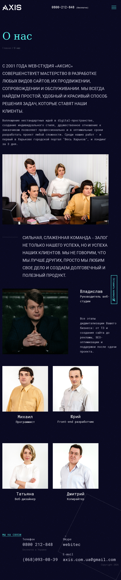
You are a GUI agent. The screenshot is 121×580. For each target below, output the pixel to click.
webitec (72, 544)
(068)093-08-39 (40, 559)
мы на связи (11, 534)
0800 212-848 (38, 544)
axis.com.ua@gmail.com (89, 559)
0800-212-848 (63, 7)
